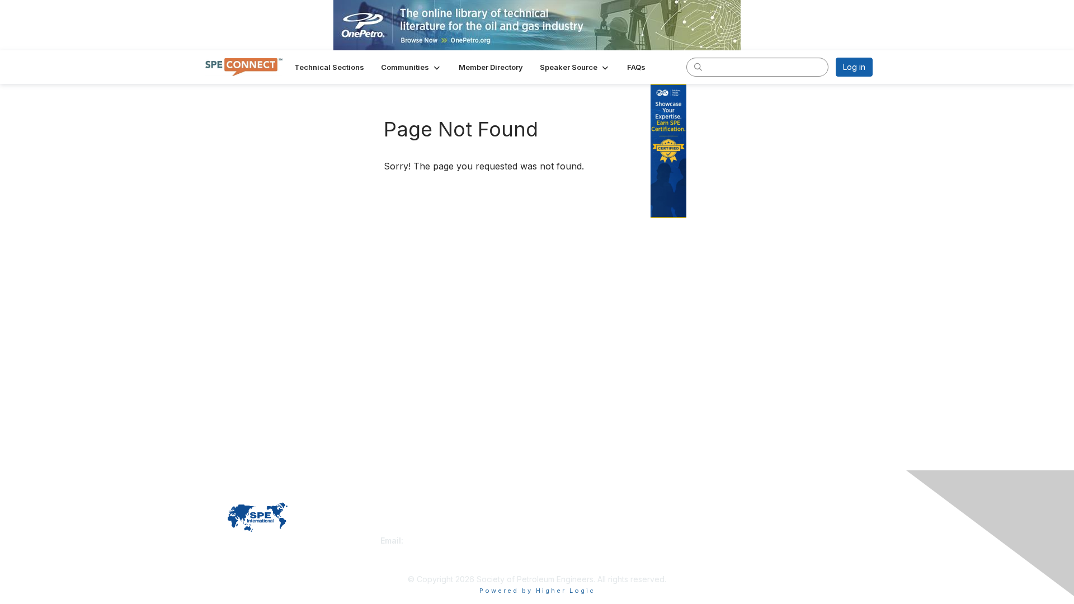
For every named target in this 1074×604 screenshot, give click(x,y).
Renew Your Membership (587, 529)
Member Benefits (573, 540)
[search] (698, 67)
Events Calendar (571, 551)
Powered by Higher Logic (537, 590)
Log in (854, 67)
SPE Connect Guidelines (747, 540)
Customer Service (413, 529)
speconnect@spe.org (447, 540)
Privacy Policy (729, 529)
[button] (411, 67)
